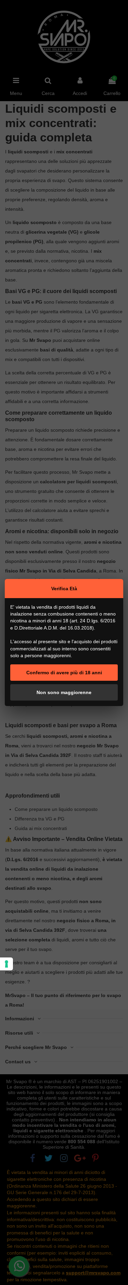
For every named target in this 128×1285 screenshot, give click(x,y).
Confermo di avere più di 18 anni (64, 672)
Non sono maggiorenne (64, 692)
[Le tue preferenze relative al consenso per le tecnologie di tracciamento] (6, 963)
